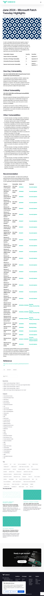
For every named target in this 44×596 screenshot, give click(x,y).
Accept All (21, 591)
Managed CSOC (11, 471)
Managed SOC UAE (17, 476)
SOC (36, 479)
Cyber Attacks (35, 464)
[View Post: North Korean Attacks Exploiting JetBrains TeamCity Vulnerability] (12, 495)
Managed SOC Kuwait (27, 474)
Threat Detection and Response (29, 481)
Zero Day (31, 486)
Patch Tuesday (37, 476)
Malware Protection (7, 423)
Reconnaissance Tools (8, 437)
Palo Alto (30, 476)
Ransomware (11, 479)
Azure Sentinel (6, 401)
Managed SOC (19, 471)
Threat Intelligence (15, 484)
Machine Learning (7, 421)
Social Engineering (7, 481)
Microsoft (9, 369)
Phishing (5, 433)
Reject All (14, 591)
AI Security (6, 464)
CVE (4, 369)
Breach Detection (7, 402)
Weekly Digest (21, 486)
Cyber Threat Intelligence (8, 409)
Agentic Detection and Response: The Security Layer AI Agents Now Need (17, 384)
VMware (31, 484)
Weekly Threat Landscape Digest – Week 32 (11, 388)
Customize (7, 591)
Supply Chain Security (7, 445)
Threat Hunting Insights (8, 449)
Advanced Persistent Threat (9, 397)
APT (10, 464)
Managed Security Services (8, 425)
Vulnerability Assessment (8, 456)
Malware (5, 471)
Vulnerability (14, 486)
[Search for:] (10, 376)
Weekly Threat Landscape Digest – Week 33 (11, 386)
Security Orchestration (7, 440)
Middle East (6, 428)
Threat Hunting (6, 447)
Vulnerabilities (6, 486)
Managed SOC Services (8, 426)
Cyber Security (14, 466)
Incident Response (7, 420)
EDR (4, 416)
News (5, 430)
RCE (16, 479)
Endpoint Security (7, 469)
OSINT (5, 432)
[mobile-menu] (40, 2)
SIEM (4, 442)
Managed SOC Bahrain (8, 474)
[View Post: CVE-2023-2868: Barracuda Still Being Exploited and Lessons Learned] (32, 495)
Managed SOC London (7, 476)
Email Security (6, 418)
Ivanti (28, 469)
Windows (14, 369)
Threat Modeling (6, 452)
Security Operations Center (24, 479)
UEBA (5, 454)
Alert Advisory (6, 399)
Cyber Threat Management (8, 411)
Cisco (15, 464)
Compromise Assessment (8, 404)
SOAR (5, 444)
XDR (4, 457)
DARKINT (5, 414)
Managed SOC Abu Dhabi (28, 471)
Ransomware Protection (8, 435)
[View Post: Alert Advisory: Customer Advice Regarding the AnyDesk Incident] (12, 521)
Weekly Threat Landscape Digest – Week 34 (11, 383)
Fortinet (14, 469)
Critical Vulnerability (22, 464)
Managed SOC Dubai (17, 474)
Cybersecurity (6, 413)
